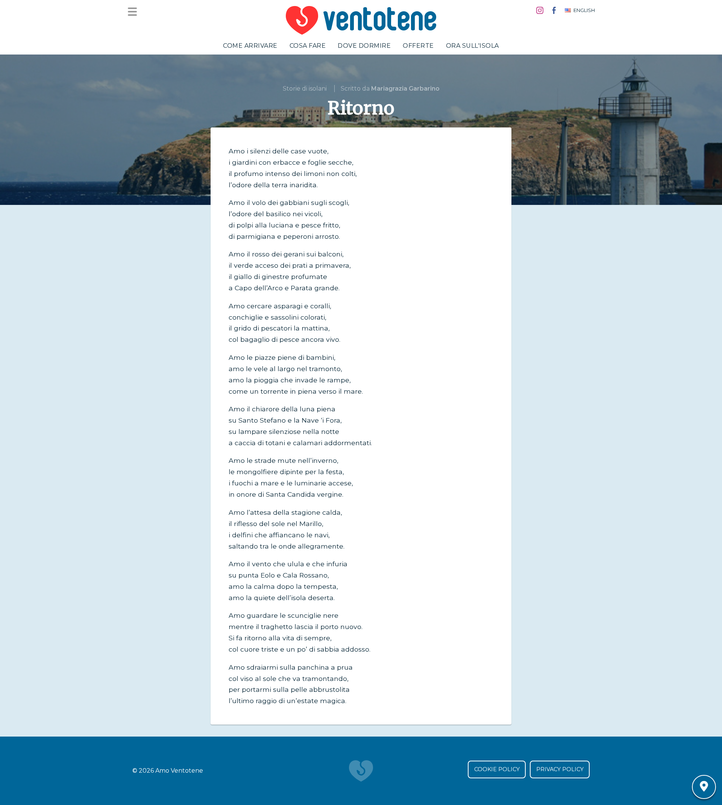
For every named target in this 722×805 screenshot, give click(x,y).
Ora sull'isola (472, 45)
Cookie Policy (497, 769)
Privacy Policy (560, 769)
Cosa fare (308, 45)
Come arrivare (250, 45)
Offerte (418, 45)
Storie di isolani (305, 88)
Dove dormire (364, 45)
